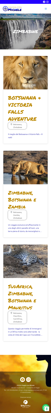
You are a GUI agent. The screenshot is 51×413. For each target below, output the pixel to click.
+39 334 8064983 (12, 390)
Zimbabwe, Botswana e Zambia (22, 199)
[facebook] (44, 2)
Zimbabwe (17, 127)
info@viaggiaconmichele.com (32, 390)
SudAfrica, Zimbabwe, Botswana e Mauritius (22, 297)
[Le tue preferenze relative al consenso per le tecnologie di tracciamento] (47, 409)
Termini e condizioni (12, 374)
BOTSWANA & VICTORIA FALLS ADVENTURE (24, 108)
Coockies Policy (40, 374)
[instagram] (47, 2)
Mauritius (17, 316)
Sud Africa (17, 319)
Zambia (16, 215)
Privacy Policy (27, 374)
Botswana (17, 124)
